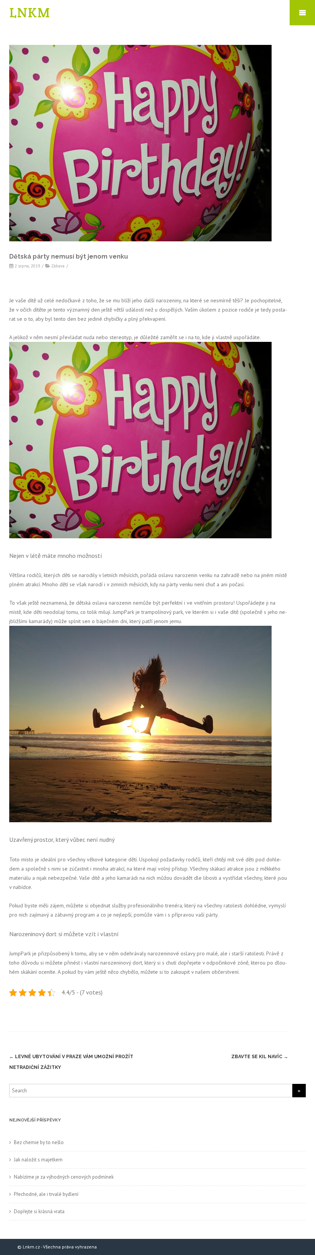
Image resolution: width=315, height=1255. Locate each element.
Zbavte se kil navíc (259, 1056)
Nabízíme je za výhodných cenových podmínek (64, 1177)
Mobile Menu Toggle (302, 12)
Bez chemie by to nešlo (39, 1142)
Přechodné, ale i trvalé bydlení (46, 1194)
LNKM (30, 12)
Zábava (58, 266)
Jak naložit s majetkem (38, 1159)
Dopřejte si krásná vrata (39, 1211)
